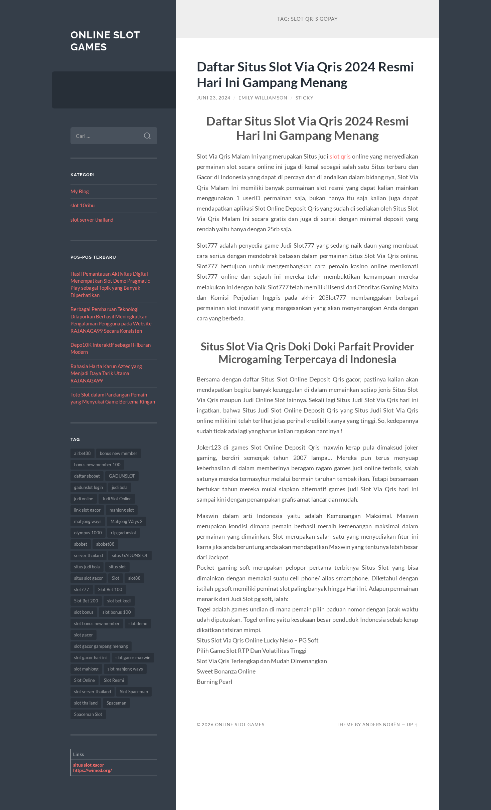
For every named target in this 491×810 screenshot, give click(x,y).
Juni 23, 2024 (213, 97)
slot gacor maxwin (133, 657)
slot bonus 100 (117, 612)
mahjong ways (88, 521)
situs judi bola (87, 566)
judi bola (120, 487)
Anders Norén (381, 724)
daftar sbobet (87, 476)
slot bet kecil (119, 600)
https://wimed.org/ (92, 770)
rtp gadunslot (123, 532)
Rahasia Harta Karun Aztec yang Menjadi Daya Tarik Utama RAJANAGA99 (106, 373)
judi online (83, 498)
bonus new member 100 (97, 464)
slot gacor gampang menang (101, 646)
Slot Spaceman (134, 691)
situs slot (117, 566)
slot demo (138, 623)
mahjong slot (122, 510)
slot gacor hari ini (90, 657)
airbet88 (82, 453)
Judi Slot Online (117, 498)
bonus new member (118, 453)
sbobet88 (105, 544)
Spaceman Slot (88, 714)
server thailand (88, 555)
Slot (115, 578)
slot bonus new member (97, 623)
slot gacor (83, 634)
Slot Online (84, 680)
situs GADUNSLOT (130, 555)
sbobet (80, 544)
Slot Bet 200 (86, 600)
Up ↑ (412, 724)
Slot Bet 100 (110, 589)
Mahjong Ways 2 (127, 521)
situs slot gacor (88, 578)
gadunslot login (88, 487)
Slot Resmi (114, 680)
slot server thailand (91, 220)
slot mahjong (86, 668)
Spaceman (116, 703)
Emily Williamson (263, 97)
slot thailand (86, 703)
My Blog (79, 191)
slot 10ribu (82, 205)
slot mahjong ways (125, 668)
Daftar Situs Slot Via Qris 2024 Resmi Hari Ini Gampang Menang (305, 74)
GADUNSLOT (122, 476)
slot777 (81, 589)
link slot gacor (87, 510)
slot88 (134, 578)
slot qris (340, 156)
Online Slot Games (105, 41)
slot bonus (84, 612)
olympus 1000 (88, 532)
